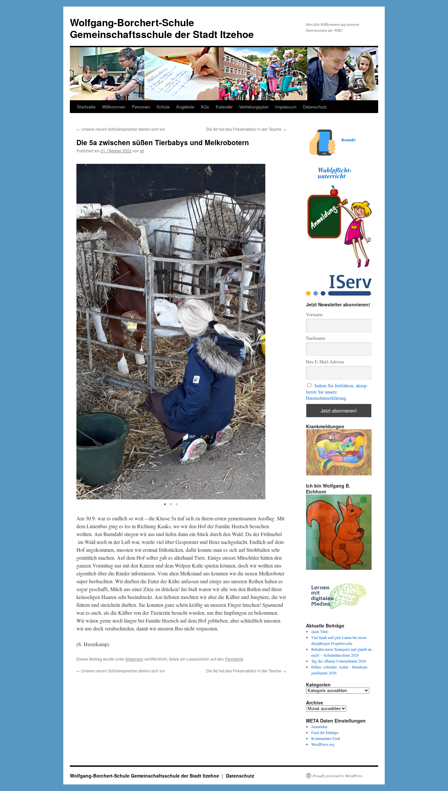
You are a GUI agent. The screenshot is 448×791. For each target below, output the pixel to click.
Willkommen (113, 107)
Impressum (285, 107)
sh (142, 150)
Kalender (224, 107)
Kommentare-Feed (325, 738)
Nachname (315, 338)
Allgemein (134, 659)
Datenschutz (315, 107)
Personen (141, 107)
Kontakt (348, 140)
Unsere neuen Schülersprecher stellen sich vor (120, 129)
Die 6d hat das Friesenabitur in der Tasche (246, 129)
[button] (259, 331)
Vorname (314, 314)
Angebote (185, 107)
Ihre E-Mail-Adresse (325, 361)
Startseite (86, 107)
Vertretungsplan (254, 107)
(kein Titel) (319, 631)
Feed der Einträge (324, 732)
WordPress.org (323, 744)
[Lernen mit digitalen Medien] (339, 613)
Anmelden (319, 726)
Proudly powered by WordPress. (338, 775)
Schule (163, 107)
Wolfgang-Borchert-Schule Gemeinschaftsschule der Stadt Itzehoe (162, 28)
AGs (205, 107)
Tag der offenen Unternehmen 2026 (338, 661)
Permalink (234, 659)
